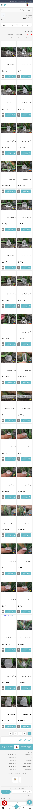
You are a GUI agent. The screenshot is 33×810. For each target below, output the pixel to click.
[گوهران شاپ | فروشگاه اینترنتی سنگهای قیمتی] (27, 5)
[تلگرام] (9, 798)
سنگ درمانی (12, 760)
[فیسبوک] (6, 798)
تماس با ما (12, 769)
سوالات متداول (28, 769)
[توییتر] (1, 798)
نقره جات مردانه (11, 754)
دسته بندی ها (11, 766)
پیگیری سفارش (28, 754)
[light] (5, 5)
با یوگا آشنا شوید (27, 763)
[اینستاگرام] (4, 798)
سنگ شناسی (11, 757)
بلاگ (30, 757)
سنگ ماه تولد (11, 763)
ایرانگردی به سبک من (27, 766)
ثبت (6, 792)
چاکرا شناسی (28, 760)
